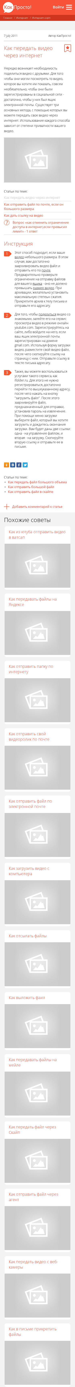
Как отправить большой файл (31, 487)
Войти (58, 7)
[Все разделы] (69, 7)
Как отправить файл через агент (33, 1196)
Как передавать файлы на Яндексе (33, 601)
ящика (37, 283)
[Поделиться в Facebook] (18, 464)
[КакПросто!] (17, 7)
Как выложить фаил (27, 997)
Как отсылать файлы (28, 935)
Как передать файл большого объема (37, 482)
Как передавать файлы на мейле (33, 1062)
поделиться (47, 314)
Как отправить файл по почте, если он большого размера (33, 206)
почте (46, 270)
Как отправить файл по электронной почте (30, 803)
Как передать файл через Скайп (32, 1129)
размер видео (43, 288)
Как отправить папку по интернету (31, 669)
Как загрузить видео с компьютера (29, 871)
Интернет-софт (41, 17)
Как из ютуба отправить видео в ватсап (37, 534)
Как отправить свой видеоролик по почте (29, 736)
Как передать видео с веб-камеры (33, 1264)
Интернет (22, 17)
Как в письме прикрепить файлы (33, 1331)
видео (19, 257)
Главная (7, 17)
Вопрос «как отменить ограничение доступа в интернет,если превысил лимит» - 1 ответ (41, 227)
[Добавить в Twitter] (25, 464)
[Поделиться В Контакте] (12, 464)
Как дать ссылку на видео (23, 215)
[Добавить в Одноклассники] (6, 464)
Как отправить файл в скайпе (30, 492)
